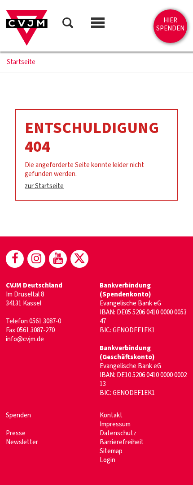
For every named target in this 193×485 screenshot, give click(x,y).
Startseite (21, 62)
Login (107, 460)
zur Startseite (44, 186)
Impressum (115, 424)
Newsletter (22, 442)
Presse (16, 433)
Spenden (18, 415)
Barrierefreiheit (122, 442)
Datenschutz (118, 433)
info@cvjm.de (25, 339)
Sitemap (111, 451)
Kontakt (111, 415)
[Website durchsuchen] (68, 24)
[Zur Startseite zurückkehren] (27, 28)
